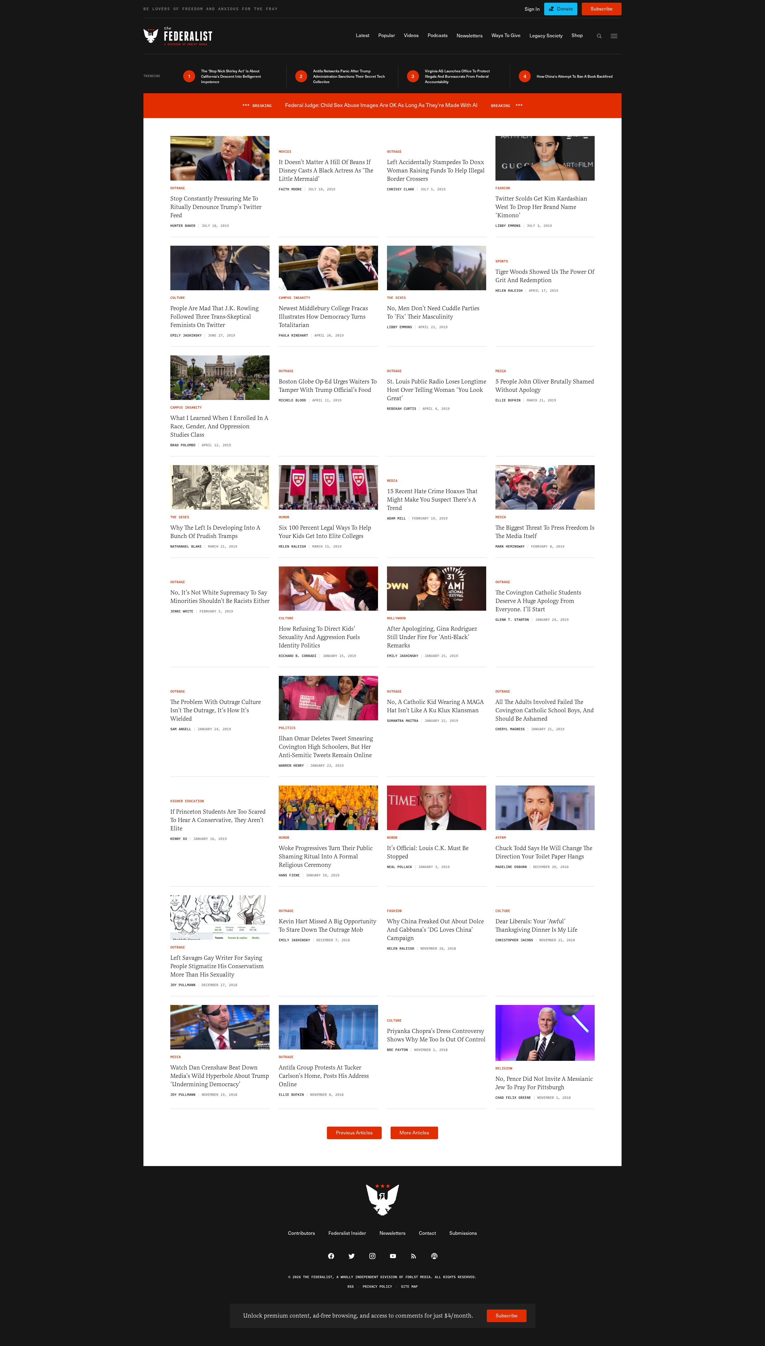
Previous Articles (354, 1132)
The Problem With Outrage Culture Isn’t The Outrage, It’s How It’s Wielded (215, 710)
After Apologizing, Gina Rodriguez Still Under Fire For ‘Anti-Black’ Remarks (432, 637)
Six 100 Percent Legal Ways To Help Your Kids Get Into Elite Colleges (325, 532)
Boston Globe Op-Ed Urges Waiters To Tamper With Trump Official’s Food (328, 386)
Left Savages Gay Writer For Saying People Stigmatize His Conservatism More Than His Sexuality (217, 966)
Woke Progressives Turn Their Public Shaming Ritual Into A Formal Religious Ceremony (326, 856)
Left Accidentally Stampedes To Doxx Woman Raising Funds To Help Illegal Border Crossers (436, 170)
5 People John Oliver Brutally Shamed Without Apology (544, 386)
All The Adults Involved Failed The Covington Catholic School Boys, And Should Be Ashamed (544, 710)
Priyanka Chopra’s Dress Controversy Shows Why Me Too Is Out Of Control (436, 1035)
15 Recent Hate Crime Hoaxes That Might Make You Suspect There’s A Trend (432, 500)
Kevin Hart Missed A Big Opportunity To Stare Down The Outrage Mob (327, 926)
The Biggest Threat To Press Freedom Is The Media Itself (544, 532)
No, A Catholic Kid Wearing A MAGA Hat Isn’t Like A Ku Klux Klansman (435, 706)
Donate (565, 8)
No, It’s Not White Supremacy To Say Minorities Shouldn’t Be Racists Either (220, 597)
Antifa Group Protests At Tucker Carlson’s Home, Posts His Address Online (324, 1076)
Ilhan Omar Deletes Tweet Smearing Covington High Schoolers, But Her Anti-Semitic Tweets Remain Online (326, 747)
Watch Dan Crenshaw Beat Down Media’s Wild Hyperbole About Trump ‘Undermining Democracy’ (219, 1076)
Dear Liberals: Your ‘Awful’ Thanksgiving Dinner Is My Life (536, 926)
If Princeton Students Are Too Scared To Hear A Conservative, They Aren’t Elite (218, 820)
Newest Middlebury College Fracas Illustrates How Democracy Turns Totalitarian (323, 317)
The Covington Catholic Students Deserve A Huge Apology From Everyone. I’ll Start (538, 601)
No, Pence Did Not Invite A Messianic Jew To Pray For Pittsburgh (544, 1083)
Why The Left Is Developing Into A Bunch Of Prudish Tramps (215, 532)
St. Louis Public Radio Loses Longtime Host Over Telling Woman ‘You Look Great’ (436, 390)
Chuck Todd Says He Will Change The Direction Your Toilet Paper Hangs (543, 852)
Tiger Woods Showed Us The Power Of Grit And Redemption (544, 276)
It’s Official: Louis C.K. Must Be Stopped (428, 852)
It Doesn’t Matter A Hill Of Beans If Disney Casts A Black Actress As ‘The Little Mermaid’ (326, 170)
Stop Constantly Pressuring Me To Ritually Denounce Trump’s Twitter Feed (215, 207)
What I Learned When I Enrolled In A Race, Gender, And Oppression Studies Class (219, 426)
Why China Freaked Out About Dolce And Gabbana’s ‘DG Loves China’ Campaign (435, 930)
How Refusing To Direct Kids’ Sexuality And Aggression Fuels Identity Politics (319, 637)
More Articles (414, 1132)
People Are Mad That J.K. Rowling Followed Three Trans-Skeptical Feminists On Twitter (214, 317)
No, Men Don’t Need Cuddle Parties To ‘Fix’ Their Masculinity (433, 312)
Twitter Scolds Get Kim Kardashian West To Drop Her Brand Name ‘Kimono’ (541, 207)
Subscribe (602, 8)
